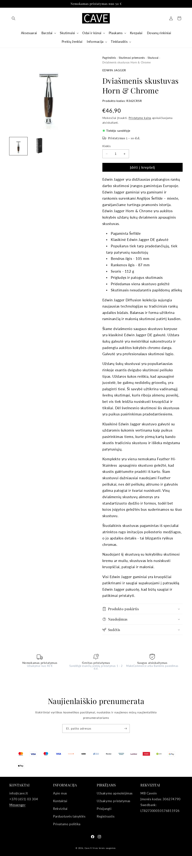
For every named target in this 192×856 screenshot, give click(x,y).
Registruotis (105, 816)
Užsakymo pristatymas (113, 801)
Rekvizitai (60, 809)
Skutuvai (153, 57)
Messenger (17, 805)
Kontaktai (60, 801)
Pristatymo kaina (140, 118)
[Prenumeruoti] (125, 728)
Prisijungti (104, 809)
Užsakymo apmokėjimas (115, 793)
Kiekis (106, 146)
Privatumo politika (66, 824)
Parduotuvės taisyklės (69, 816)
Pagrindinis (109, 57)
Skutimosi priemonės (132, 57)
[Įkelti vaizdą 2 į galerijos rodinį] (38, 146)
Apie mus (60, 793)
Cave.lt (88, 848)
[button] (13, 18)
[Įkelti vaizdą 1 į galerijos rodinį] (18, 146)
